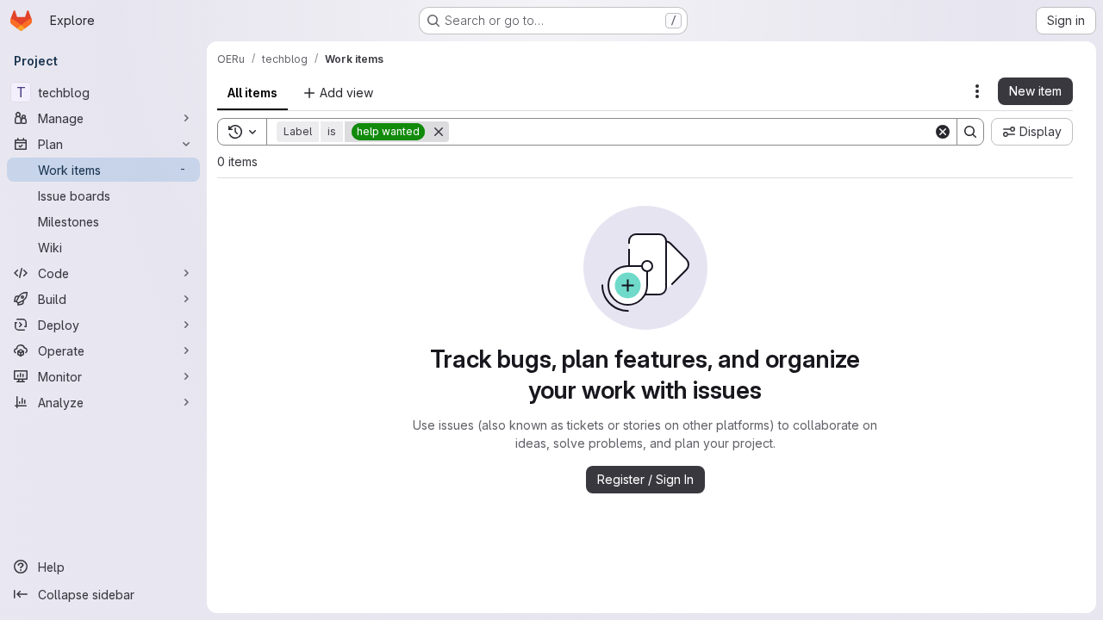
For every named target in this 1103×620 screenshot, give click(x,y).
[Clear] (942, 131)
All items (252, 92)
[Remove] (438, 131)
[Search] (970, 132)
